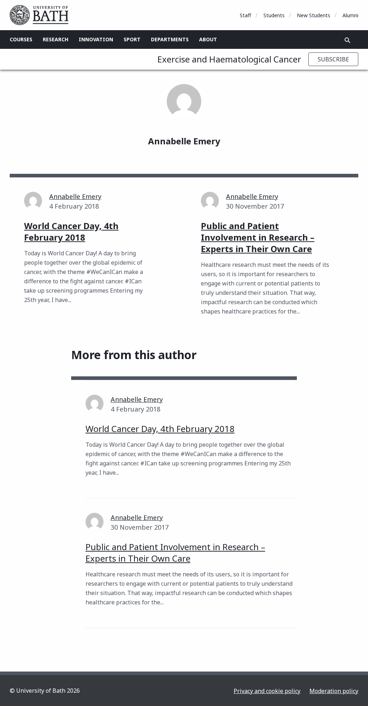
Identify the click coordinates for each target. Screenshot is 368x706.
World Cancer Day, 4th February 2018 (160, 429)
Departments (170, 39)
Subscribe (333, 59)
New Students (313, 15)
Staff (245, 15)
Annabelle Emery (75, 196)
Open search (347, 40)
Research (55, 39)
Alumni (350, 15)
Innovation (96, 39)
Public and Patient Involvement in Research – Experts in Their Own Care (175, 552)
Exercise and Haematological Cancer (229, 59)
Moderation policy (333, 691)
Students (274, 15)
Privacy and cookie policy (267, 691)
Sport (132, 39)
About (208, 39)
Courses (21, 39)
